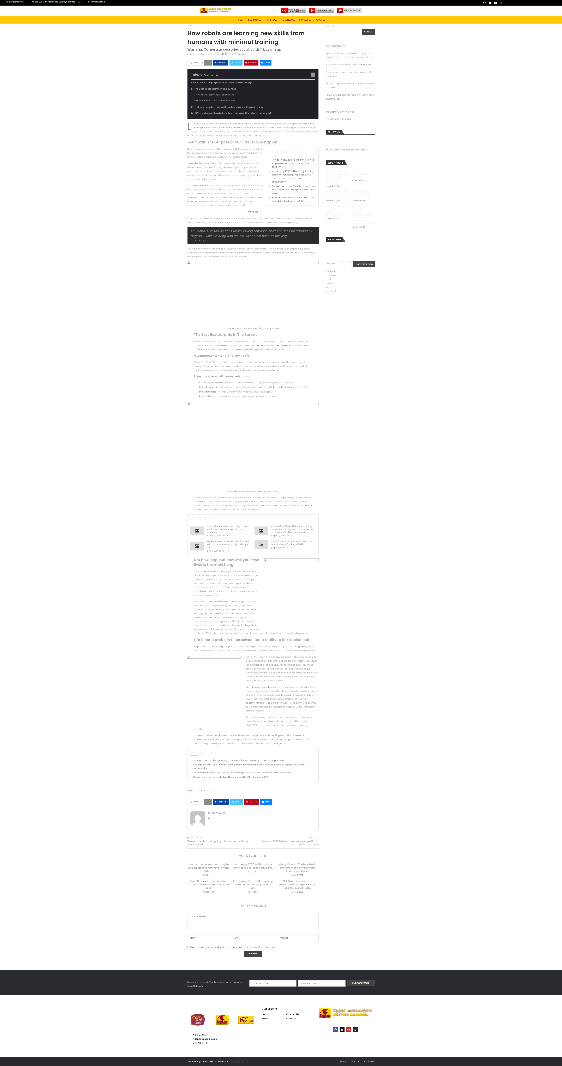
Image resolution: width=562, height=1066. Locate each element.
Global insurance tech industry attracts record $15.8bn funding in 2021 (292, 543)
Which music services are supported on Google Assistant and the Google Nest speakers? (242, 772)
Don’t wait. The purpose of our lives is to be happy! (222, 82)
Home (240, 20)
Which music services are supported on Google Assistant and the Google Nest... (298, 885)
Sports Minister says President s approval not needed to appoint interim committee (337, 177)
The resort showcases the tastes (273, 345)
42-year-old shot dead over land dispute (348, 64)
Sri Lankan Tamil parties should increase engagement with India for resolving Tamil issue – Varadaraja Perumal (363, 215)
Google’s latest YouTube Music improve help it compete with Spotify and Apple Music (293, 190)
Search (330, 26)
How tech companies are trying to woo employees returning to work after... (208, 868)
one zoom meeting (231, 127)
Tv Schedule (288, 20)
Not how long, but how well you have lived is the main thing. (229, 107)
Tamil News (271, 20)
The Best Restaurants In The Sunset (215, 88)
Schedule (291, 1018)
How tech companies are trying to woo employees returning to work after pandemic (293, 163)
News (265, 1018)
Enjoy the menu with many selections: (215, 100)
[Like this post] (209, 63)
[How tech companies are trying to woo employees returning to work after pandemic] (197, 530)
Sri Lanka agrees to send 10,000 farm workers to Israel (362, 194)
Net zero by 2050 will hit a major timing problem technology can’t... (253, 866)
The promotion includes (200, 185)
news (191, 791)
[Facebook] (484, 2)
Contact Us (305, 20)
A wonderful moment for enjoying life (215, 94)
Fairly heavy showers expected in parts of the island (337, 194)
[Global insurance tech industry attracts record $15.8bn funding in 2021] (261, 544)
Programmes (254, 20)
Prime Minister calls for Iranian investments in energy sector (336, 210)
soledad (202, 791)
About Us (320, 20)
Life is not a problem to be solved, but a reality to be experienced (233, 113)
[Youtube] (495, 2)
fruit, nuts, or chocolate (285, 387)
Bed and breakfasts (215, 613)
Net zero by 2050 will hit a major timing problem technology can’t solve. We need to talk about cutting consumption (293, 529)
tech (213, 791)
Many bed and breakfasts (260, 687)
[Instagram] (501, 2)
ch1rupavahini (205, 54)
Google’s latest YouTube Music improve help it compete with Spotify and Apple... (297, 868)
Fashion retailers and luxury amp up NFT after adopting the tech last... (253, 885)
